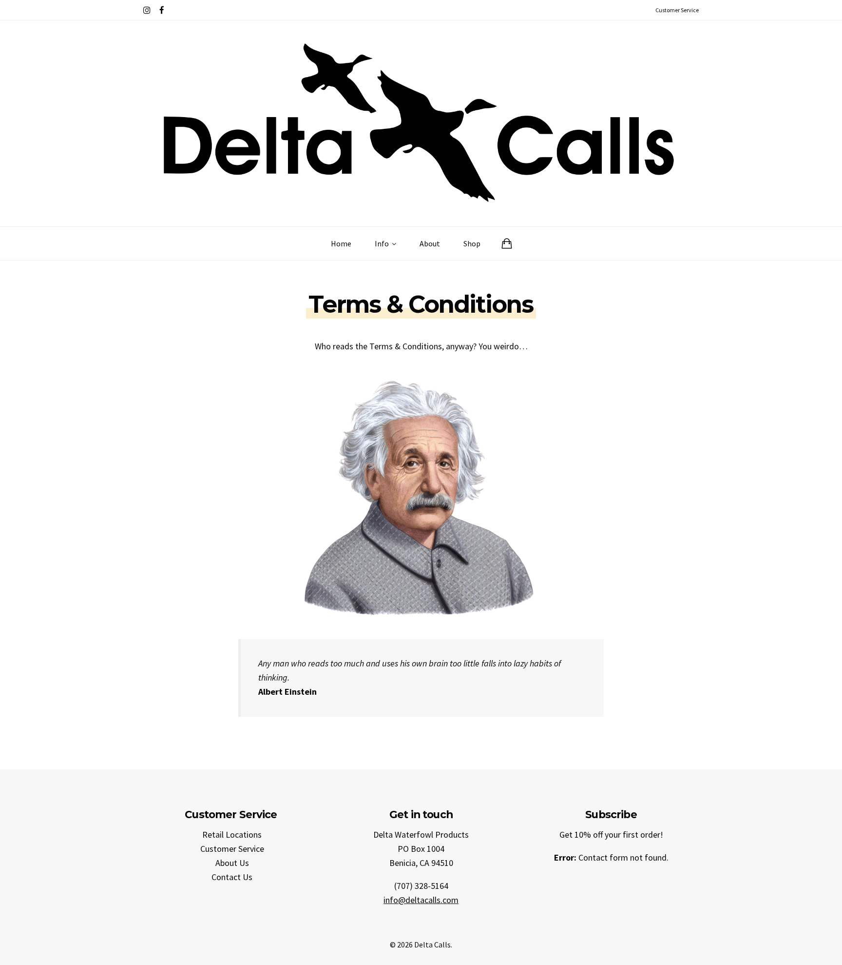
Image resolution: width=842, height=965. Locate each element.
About (430, 243)
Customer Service (232, 848)
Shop (471, 243)
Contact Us (231, 877)
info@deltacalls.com (421, 899)
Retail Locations (232, 834)
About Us (232, 862)
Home (341, 243)
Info (382, 243)
